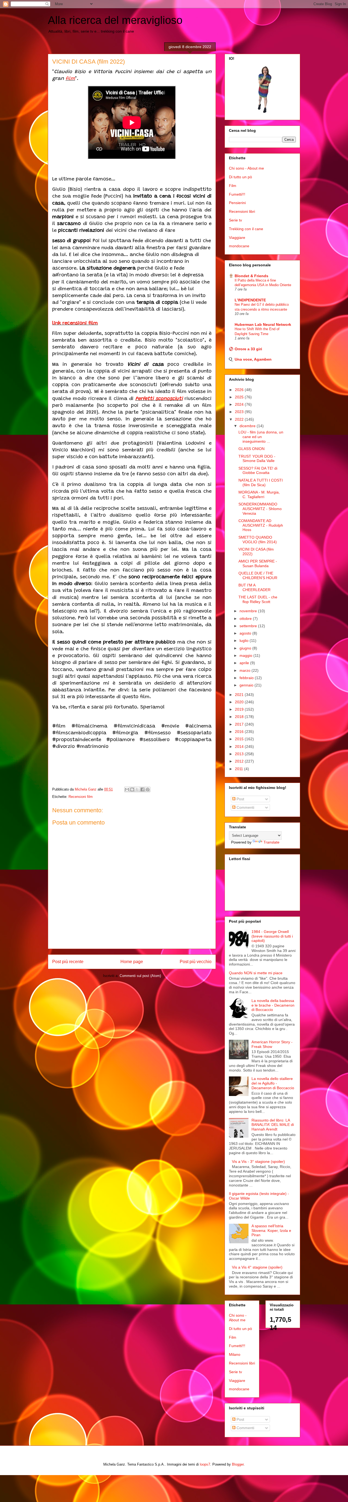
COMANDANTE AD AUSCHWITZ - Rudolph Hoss (260, 525)
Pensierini (237, 203)
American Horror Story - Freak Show (272, 1044)
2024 (240, 404)
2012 (240, 761)
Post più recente (67, 961)
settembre (249, 626)
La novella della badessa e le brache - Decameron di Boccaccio (272, 1005)
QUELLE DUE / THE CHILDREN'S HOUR (257, 575)
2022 (240, 419)
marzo (245, 670)
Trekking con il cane (246, 229)
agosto (246, 633)
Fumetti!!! (237, 194)
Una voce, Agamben (253, 359)
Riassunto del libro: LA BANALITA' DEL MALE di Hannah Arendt (272, 1125)
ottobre (246, 618)
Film (232, 185)
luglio (245, 640)
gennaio (247, 685)
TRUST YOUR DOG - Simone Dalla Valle (256, 458)
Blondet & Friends (251, 276)
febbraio (247, 678)
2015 (240, 739)
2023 (240, 412)
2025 (240, 397)
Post (239, 799)
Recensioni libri (242, 211)
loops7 (205, 1464)
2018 (240, 716)
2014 (240, 746)
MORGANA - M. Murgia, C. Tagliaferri (259, 494)
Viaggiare (237, 237)
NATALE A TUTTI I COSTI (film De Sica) (260, 482)
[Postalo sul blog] (132, 789)
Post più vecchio (196, 961)
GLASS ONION (251, 448)
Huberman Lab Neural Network (263, 324)
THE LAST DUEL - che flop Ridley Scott (257, 599)
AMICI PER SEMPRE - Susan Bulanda (257, 563)
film (70, 78)
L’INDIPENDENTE (250, 300)
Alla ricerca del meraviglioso (115, 20)
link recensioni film (75, 323)
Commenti (244, 807)
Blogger (238, 1464)
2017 (240, 724)
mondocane (239, 246)
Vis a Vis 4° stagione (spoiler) (257, 1267)
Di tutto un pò (240, 177)
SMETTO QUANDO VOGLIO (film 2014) (257, 539)
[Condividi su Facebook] (142, 789)
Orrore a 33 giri (248, 349)
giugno (246, 648)
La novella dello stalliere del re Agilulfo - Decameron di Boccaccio (272, 1083)
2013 (240, 754)
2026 (240, 390)
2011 (239, 769)
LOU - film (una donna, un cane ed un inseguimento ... (260, 437)
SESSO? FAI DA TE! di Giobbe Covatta (257, 470)
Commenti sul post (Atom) (140, 976)
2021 (240, 694)
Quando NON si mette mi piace (255, 973)
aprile (245, 663)
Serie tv (235, 220)
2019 (240, 709)
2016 (240, 731)
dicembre (248, 426)
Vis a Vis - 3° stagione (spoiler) (258, 1161)
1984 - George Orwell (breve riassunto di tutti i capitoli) (272, 936)
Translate (271, 842)
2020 (240, 702)
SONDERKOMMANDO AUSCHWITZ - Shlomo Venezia (260, 509)
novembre (249, 611)
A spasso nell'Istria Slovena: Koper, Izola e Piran (271, 1230)
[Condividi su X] (137, 789)
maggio (246, 655)
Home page (131, 961)
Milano (234, 1354)
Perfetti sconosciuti (159, 398)
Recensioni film (81, 797)
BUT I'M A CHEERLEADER (254, 587)
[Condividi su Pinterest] (147, 789)
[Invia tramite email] (127, 789)
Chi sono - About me (246, 168)
